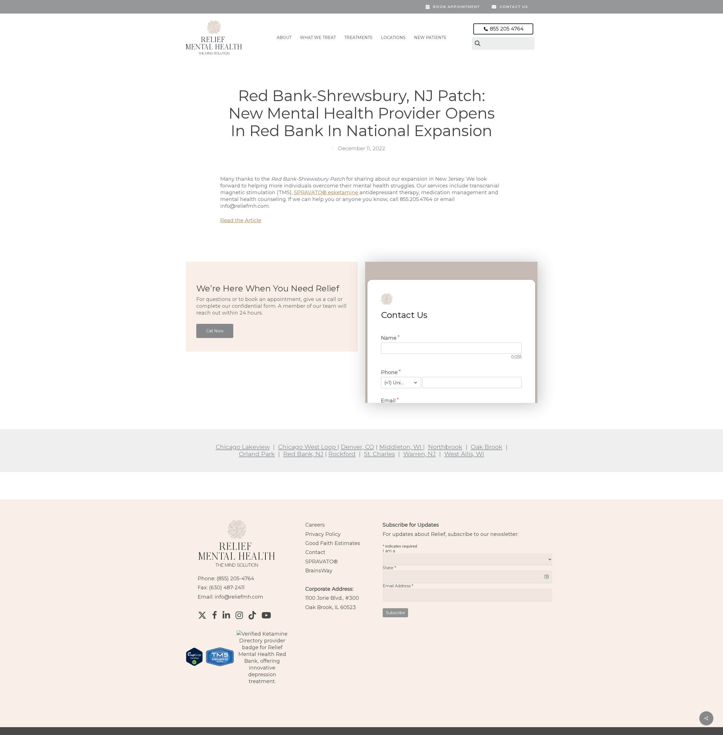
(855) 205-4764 (235, 578)
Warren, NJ (419, 453)
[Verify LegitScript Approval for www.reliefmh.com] (194, 669)
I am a (389, 550)
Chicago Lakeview (243, 446)
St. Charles (379, 453)
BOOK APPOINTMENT (456, 7)
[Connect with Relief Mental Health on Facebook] (214, 615)
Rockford (342, 453)
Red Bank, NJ (303, 453)
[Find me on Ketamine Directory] (262, 681)
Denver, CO (357, 446)
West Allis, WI (464, 453)
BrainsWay (318, 571)
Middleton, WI (401, 446)
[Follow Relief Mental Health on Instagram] (239, 615)
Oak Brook (486, 446)
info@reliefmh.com (239, 597)
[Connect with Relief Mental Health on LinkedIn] (226, 615)
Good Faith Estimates (332, 543)
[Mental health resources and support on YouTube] (266, 615)
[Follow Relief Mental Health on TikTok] (252, 615)
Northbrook (445, 446)
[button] (214, 331)
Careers (315, 525)
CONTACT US (514, 7)
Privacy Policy (323, 534)
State (389, 567)
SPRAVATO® (321, 562)
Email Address (398, 585)
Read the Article (240, 220)
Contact (315, 552)
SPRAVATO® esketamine (326, 192)
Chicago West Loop (307, 446)
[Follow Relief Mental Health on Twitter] (202, 615)
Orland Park (257, 453)
